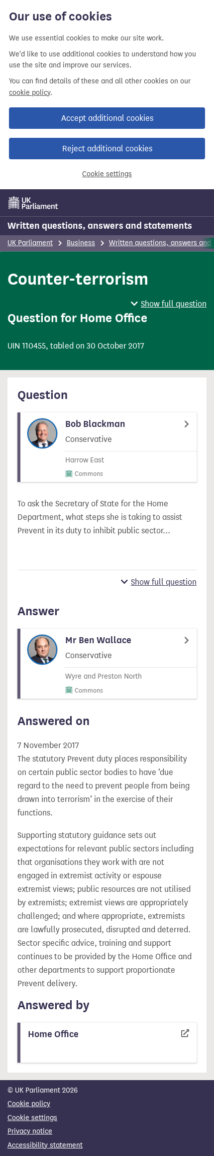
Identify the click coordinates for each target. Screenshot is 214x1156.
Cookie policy (28, 1104)
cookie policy (29, 92)
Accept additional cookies (107, 118)
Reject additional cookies (107, 148)
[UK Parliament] (33, 203)
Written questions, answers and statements (99, 225)
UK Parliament (30, 243)
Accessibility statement (45, 1145)
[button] (169, 304)
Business (81, 243)
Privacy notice (29, 1131)
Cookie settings (107, 174)
